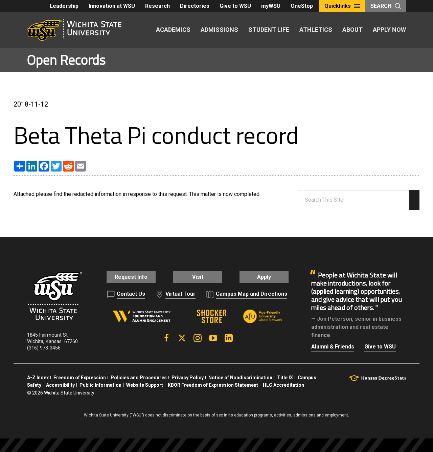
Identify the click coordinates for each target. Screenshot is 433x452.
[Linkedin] (229, 338)
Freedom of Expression (79, 377)
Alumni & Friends (332, 346)
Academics (173, 29)
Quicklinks (337, 6)
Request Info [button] (131, 277)
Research (157, 6)
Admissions (219, 29)
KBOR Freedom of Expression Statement (213, 385)
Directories (194, 6)
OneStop (302, 6)
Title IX (285, 377)
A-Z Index (38, 377)
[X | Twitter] (182, 338)
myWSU (270, 6)
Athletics (315, 29)
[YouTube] (213, 338)
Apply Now (389, 29)
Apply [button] (264, 277)
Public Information (100, 385)
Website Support (144, 385)
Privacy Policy (188, 377)
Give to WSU (235, 6)
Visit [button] (197, 277)
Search (380, 6)
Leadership (64, 6)
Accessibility (60, 385)
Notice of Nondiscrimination (240, 377)
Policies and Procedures (139, 377)
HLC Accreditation (283, 385)
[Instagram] (197, 338)
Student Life (268, 29)
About (352, 29)
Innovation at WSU (112, 6)
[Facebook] (166, 338)
